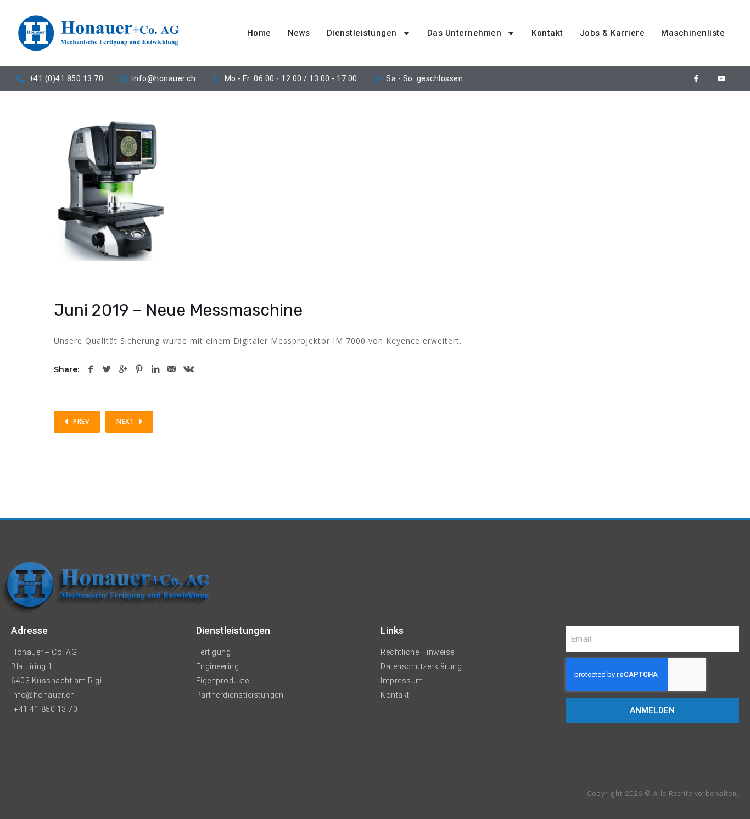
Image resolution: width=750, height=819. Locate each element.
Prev (81, 421)
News (299, 33)
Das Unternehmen (464, 33)
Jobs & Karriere (612, 33)
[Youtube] (721, 78)
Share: (66, 369)
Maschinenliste (693, 33)
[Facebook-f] (696, 78)
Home (259, 33)
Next (125, 421)
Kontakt (547, 33)
